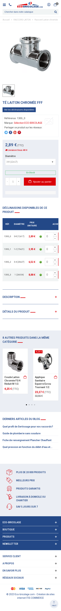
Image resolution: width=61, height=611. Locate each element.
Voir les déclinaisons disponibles (19, 110)
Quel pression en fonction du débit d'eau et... (27, 447)
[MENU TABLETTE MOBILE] (5, 4)
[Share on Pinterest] (19, 132)
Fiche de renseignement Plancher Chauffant (27, 440)
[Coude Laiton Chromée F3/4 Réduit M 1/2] (15, 361)
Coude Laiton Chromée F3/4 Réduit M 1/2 (12, 380)
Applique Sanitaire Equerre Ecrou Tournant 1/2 (43, 382)
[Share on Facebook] (10, 132)
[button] (26, 404)
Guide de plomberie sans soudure (21, 433)
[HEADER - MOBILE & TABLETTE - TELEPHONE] (11, 4)
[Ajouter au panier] (25, 377)
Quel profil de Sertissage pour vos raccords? (28, 426)
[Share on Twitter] (6, 132)
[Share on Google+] (15, 132)
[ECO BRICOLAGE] (30, 4)
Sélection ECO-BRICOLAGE (28, 123)
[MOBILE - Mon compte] (49, 4)
